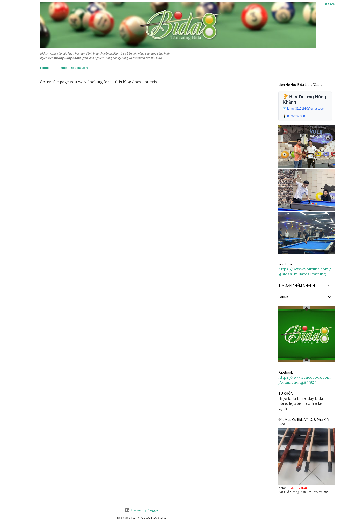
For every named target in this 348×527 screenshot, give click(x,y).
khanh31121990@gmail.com (306, 108)
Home (44, 68)
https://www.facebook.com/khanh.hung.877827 (304, 380)
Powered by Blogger (144, 510)
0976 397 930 (296, 116)
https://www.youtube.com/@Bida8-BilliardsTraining (304, 271)
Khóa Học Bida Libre (74, 68)
